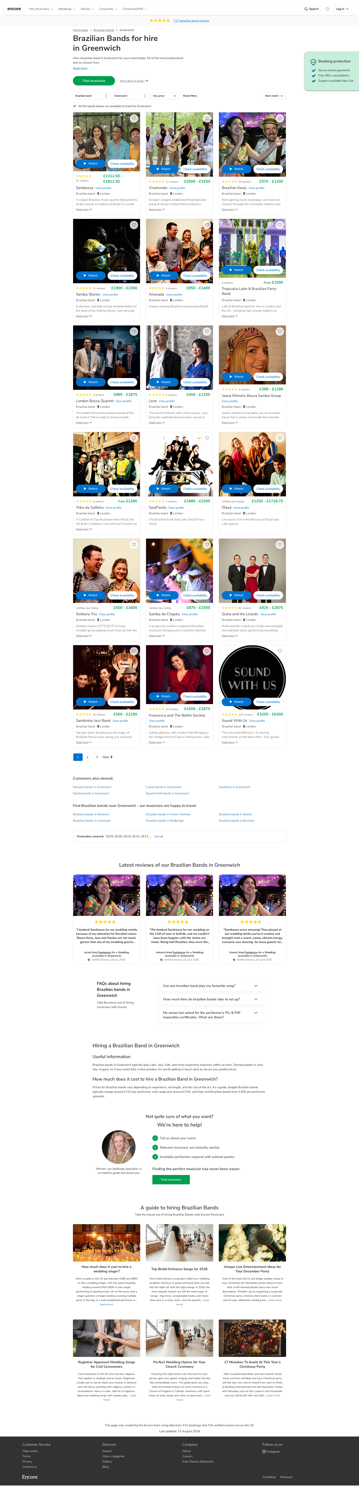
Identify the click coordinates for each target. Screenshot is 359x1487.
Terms (26, 1456)
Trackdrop (269, 1477)
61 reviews (245, 608)
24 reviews (172, 709)
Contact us (29, 1467)
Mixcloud (286, 1477)
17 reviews (172, 182)
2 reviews (171, 501)
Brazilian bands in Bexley (235, 814)
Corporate (106, 9)
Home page (80, 30)
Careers (187, 1456)
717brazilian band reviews (191, 21)
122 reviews (246, 714)
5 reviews (171, 288)
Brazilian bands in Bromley (236, 821)
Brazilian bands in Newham (91, 814)
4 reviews (244, 389)
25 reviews (99, 714)
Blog (105, 1467)
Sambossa (104, 952)
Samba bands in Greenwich (91, 793)
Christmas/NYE (133, 9)
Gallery (107, 1462)
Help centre (30, 1451)
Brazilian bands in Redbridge (165, 821)
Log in (340, 9)
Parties (85, 9)
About (186, 1451)
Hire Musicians (39, 9)
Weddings (64, 9)
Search (314, 9)
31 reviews (82, 180)
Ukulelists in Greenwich (234, 787)
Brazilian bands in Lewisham (92, 821)
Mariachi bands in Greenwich (92, 787)
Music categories (113, 1456)
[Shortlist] (327, 9)
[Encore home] (14, 9)
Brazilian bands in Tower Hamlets (168, 814)
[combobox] (91, 96)
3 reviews (98, 395)
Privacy (27, 1462)
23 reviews (245, 182)
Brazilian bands (104, 30)
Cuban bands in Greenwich (164, 787)
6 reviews (227, 283)
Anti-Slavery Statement (197, 1462)
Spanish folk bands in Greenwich (167, 793)
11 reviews (99, 288)
